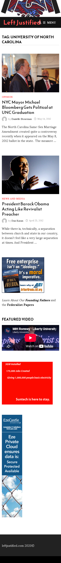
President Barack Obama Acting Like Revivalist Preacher (25, 209)
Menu (51, 22)
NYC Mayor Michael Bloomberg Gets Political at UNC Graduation (27, 107)
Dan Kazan (17, 220)
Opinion (7, 96)
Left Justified (22, 22)
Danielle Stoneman (22, 118)
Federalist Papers (20, 304)
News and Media (13, 198)
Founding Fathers (37, 299)
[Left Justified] (30, 7)
